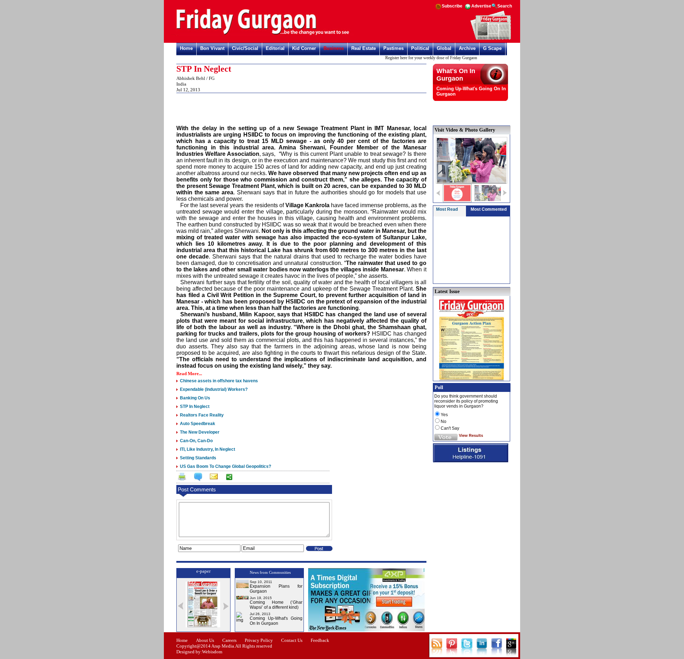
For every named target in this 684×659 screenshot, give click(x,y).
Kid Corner (304, 48)
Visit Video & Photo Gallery (465, 130)
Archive (467, 48)
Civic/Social (245, 48)
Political (420, 48)
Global (444, 48)
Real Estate (363, 48)
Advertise (481, 6)
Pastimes (393, 48)
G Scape (492, 48)
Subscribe (452, 6)
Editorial (275, 48)
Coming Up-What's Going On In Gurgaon (276, 621)
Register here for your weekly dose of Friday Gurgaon (423, 57)
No (443, 421)
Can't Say (450, 428)
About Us (205, 640)
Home (186, 48)
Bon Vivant (212, 48)
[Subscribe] (490, 38)
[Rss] (438, 8)
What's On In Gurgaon (455, 74)
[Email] (213, 477)
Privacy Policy (259, 640)
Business (333, 48)
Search (504, 6)
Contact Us (291, 640)
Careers (229, 640)
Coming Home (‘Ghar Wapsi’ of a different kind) (276, 605)
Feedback (320, 640)
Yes (444, 414)
